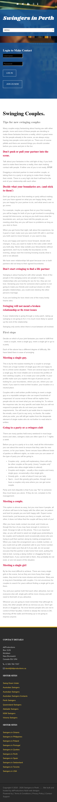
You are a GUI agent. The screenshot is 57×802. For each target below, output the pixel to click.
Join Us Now (12, 84)
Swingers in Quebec (11, 749)
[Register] (28, 4)
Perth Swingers (9, 700)
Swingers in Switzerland (13, 762)
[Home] (17, 4)
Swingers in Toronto (11, 767)
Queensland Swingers (12, 705)
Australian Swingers (11, 687)
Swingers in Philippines (12, 737)
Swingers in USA (10, 771)
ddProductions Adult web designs (25, 790)
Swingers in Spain (10, 758)
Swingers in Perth (28, 18)
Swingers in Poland (11, 741)
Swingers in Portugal (11, 745)
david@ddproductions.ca (15, 668)
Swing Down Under (11, 683)
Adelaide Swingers (10, 709)
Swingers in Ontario (11, 732)
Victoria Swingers (10, 718)
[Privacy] (37, 4)
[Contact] (33, 4)
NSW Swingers (9, 713)
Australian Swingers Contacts (15, 696)
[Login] (23, 4)
